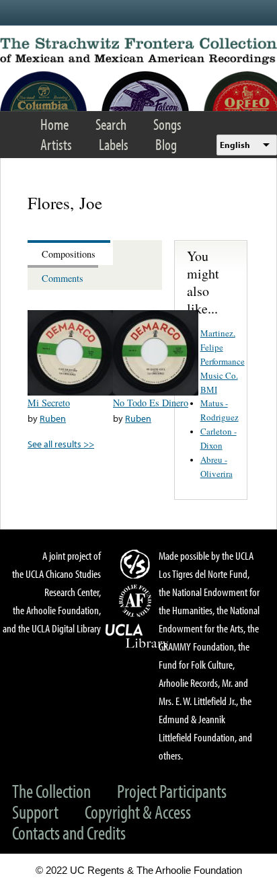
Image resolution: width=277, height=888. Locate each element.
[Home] (138, 51)
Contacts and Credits (69, 832)
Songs (167, 124)
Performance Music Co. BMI (222, 375)
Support (35, 811)
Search (110, 124)
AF (137, 600)
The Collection (51, 791)
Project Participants (172, 791)
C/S (137, 563)
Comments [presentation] (62, 278)
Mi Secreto (49, 402)
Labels (113, 144)
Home (54, 124)
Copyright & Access (138, 811)
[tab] (70, 252)
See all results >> (61, 443)
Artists (56, 144)
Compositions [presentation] (68, 254)
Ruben (53, 418)
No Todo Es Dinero (150, 402)
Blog (166, 144)
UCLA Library (137, 636)
